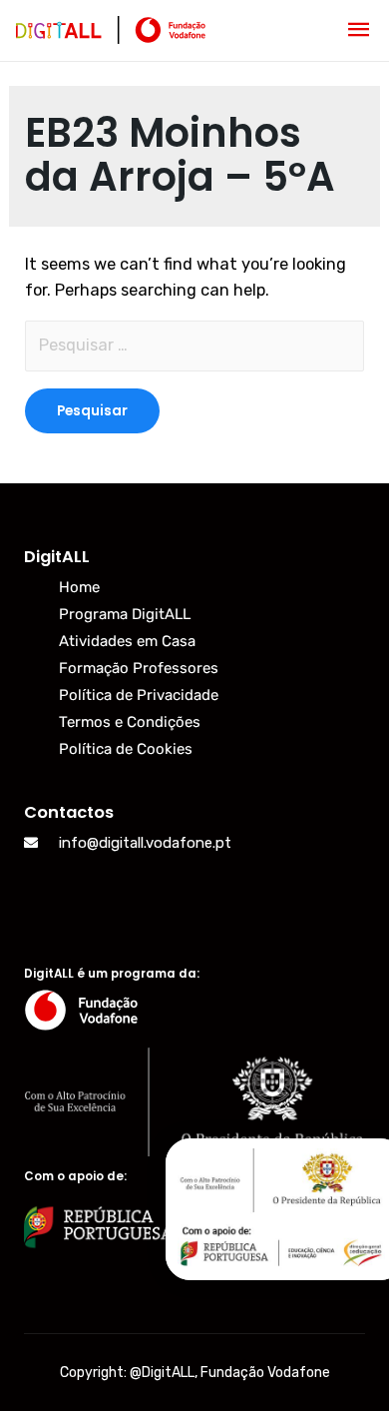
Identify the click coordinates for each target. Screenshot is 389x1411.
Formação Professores (138, 668)
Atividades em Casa (127, 641)
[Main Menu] (359, 30)
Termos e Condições (129, 722)
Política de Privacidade (138, 695)
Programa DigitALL (125, 614)
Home (79, 587)
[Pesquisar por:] (194, 346)
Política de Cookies (126, 749)
